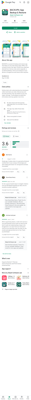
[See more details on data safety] (7, 123)
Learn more (9, 104)
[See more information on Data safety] (28, 87)
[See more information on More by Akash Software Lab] (28, 273)
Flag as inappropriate (9, 289)
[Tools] (5, 82)
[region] (15, 21)
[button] (17, 22)
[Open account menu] (28, 2)
